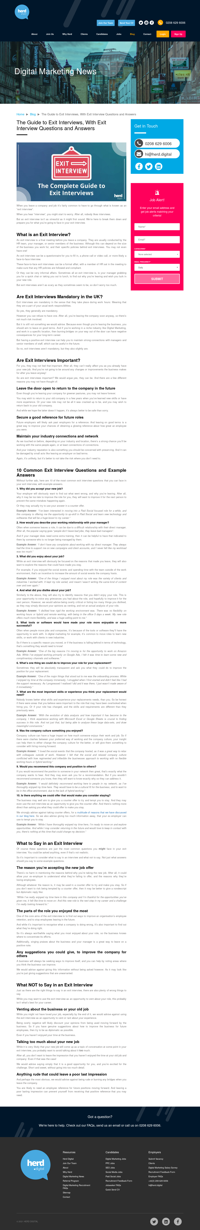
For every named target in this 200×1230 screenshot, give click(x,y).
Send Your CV (126, 22)
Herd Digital (68, 1158)
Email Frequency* (142, 262)
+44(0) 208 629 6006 (158, 1180)
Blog (132, 34)
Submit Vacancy (155, 1158)
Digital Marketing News (73, 1176)
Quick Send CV (113, 1189)
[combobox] (157, 267)
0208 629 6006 (175, 22)
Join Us (50, 34)
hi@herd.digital (155, 1185)
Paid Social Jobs (113, 1176)
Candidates (102, 34)
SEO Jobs (110, 1167)
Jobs (118, 34)
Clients (84, 34)
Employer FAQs (155, 1176)
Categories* (140, 249)
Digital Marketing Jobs (116, 1158)
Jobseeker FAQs (113, 1185)
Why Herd (67, 34)
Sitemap (66, 1192)
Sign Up (178, 34)
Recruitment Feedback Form (119, 1180)
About (34, 34)
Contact (147, 34)
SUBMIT (157, 279)
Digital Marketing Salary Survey (162, 1167)
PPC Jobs (110, 1163)
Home (20, 114)
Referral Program (71, 1180)
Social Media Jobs (114, 1172)
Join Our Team (105, 22)
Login (163, 34)
